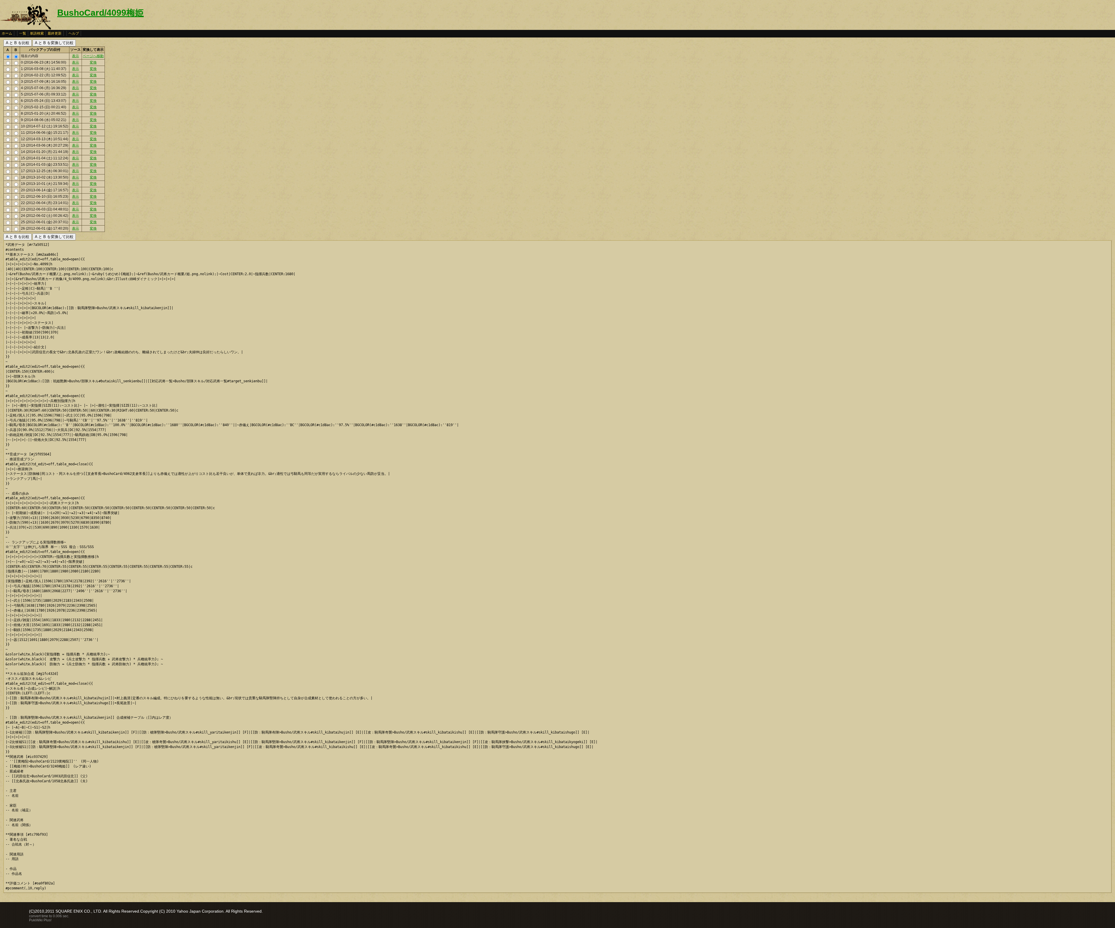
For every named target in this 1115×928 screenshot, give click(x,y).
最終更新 (55, 33)
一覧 (22, 33)
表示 (75, 56)
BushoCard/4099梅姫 (100, 12)
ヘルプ (74, 33)
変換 (93, 62)
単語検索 (37, 33)
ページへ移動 (93, 56)
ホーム (7, 33)
